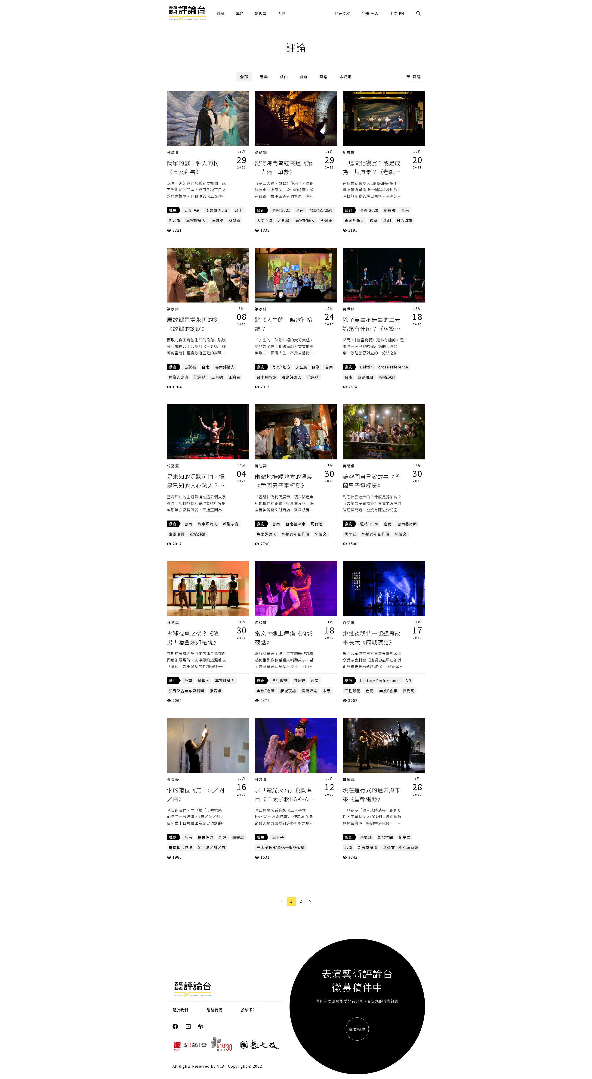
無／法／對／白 (211, 847)
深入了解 (208, 118)
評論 (221, 13)
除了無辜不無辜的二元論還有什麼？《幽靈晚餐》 (372, 328)
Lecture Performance (380, 680)
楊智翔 (261, 465)
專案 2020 (369, 210)
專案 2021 (281, 210)
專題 (240, 13)
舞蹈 (324, 76)
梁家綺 (173, 308)
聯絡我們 (214, 1010)
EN (401, 13)
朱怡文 (321, 534)
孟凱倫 (284, 220)
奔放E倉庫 (266, 690)
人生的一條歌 (308, 367)
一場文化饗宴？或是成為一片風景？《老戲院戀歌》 (372, 172)
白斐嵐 (349, 622)
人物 (282, 13)
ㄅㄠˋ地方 (281, 367)
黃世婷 (349, 308)
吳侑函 (204, 680)
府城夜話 (288, 690)
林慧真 (173, 152)
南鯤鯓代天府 (217, 210)
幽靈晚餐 (366, 377)
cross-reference (393, 367)
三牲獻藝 (280, 680)
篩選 (417, 76)
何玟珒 (261, 622)
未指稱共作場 (180, 847)
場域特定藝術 (321, 210)
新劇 (387, 220)
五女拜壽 (192, 210)
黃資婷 (173, 779)
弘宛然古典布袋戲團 (186, 690)
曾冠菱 (173, 465)
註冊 (365, 13)
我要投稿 (342, 13)
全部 (244, 76)
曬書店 (238, 837)
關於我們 (180, 1010)
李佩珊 (326, 220)
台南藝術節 (266, 377)
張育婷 (216, 690)
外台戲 (175, 220)
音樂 (264, 76)
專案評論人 (196, 220)
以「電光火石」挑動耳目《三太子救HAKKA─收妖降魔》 (284, 799)
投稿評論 (387, 377)
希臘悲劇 (231, 524)
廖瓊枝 (217, 220)
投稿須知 (249, 1010)
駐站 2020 (369, 524)
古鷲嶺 (190, 367)
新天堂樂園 (368, 847)
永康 (327, 690)
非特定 (345, 76)
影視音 (261, 13)
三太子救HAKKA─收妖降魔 (281, 847)
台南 (239, 210)
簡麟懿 (261, 152)
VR (408, 680)
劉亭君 (404, 837)
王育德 (217, 377)
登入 (375, 13)
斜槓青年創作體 (295, 534)
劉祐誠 (349, 152)
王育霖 (234, 377)
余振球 (366, 837)
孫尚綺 (409, 690)
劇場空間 (385, 837)
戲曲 (284, 76)
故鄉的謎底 (178, 377)
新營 (223, 837)
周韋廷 (350, 534)
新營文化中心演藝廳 (401, 847)
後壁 (374, 220)
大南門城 (264, 220)
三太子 (278, 837)
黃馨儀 (349, 465)
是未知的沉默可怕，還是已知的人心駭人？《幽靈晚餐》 (196, 485)
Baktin (366, 367)
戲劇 (304, 76)
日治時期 (404, 220)
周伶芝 (317, 524)
